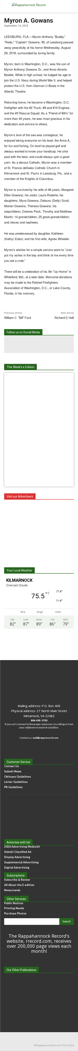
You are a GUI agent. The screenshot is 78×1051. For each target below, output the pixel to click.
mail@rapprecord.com (45, 737)
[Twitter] (56, 344)
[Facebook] (22, 344)
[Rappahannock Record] (39, 6)
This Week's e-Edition (20, 367)
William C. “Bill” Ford (17, 318)
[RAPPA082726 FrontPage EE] (39, 379)
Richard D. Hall (64, 318)
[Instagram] (39, 344)
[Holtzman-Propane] (39, 531)
